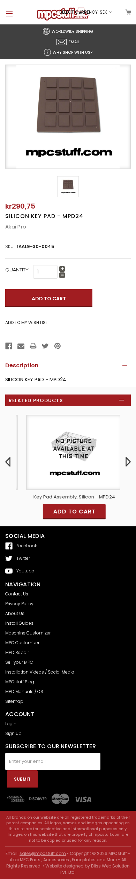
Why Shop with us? (72, 52)
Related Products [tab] (36, 400)
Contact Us (16, 594)
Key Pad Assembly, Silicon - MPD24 (68, 497)
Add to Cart (68, 512)
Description (21, 365)
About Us (14, 613)
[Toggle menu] (6, 13)
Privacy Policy (19, 604)
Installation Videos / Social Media (39, 672)
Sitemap (14, 701)
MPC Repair (17, 652)
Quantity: (17, 269)
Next (128, 462)
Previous (7, 462)
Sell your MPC (19, 662)
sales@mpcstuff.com (43, 853)
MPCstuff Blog (19, 682)
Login (10, 724)
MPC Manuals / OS (24, 691)
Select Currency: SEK (83, 12)
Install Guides (19, 623)
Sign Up (13, 733)
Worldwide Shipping (72, 31)
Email (74, 42)
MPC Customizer (22, 643)
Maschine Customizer (28, 633)
